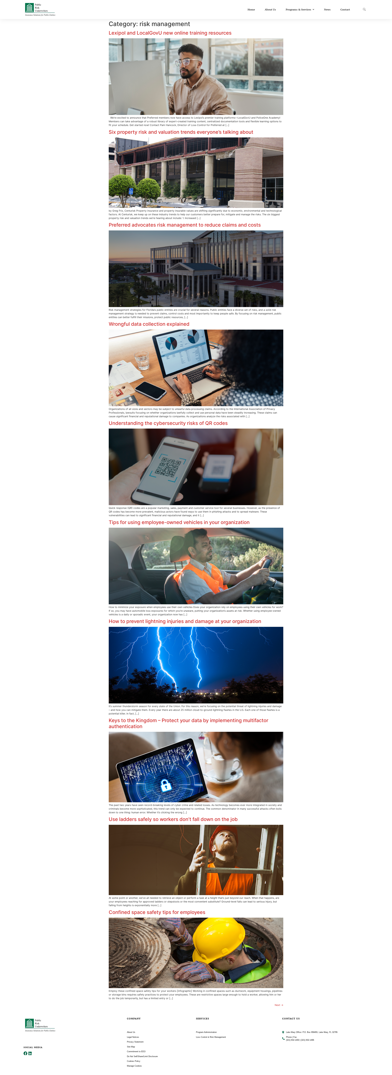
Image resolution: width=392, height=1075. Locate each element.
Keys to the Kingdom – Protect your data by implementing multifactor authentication (188, 723)
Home (251, 9)
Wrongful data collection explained (149, 324)
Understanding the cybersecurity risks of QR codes (168, 423)
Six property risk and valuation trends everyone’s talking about (181, 132)
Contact (345, 9)
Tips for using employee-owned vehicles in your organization (179, 522)
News (327, 9)
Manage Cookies (134, 1066)
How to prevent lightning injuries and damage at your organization (185, 621)
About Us (270, 9)
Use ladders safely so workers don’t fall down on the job (173, 819)
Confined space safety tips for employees (157, 912)
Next (279, 1005)
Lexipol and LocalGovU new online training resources (170, 33)
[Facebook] (25, 1053)
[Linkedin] (30, 1053)
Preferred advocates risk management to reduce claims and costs (185, 225)
